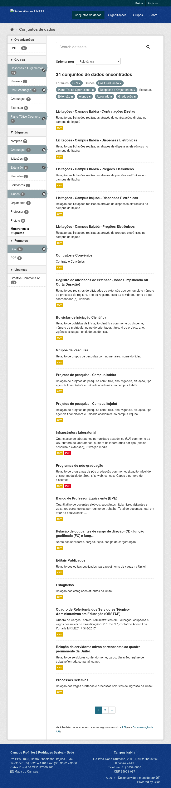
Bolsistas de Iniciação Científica (81, 317)
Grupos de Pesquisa (72, 350)
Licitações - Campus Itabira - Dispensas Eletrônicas (96, 140)
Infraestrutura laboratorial (76, 432)
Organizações (117, 15)
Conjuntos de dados (88, 15)
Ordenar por (64, 61)
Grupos (138, 15)
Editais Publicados (71, 560)
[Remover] (80, 83)
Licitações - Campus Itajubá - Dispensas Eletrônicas (97, 197)
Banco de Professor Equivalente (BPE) (86, 498)
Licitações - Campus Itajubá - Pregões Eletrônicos (95, 226)
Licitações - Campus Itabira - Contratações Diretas (95, 111)
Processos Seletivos (72, 679)
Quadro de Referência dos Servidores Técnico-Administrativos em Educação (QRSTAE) (93, 611)
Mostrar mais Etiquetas (20, 230)
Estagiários (65, 584)
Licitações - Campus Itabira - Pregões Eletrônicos (95, 168)
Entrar (139, 3)
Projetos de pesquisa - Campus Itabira (86, 374)
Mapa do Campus (26, 771)
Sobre (153, 15)
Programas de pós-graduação (79, 465)
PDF (67, 453)
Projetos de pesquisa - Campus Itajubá (86, 403)
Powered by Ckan (149, 782)
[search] (148, 46)
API (124, 727)
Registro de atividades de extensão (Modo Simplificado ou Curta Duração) (102, 282)
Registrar (153, 3)
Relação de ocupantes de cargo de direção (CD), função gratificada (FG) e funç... (100, 533)
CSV (59, 127)
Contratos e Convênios (74, 255)
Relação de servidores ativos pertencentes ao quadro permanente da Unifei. (98, 648)
